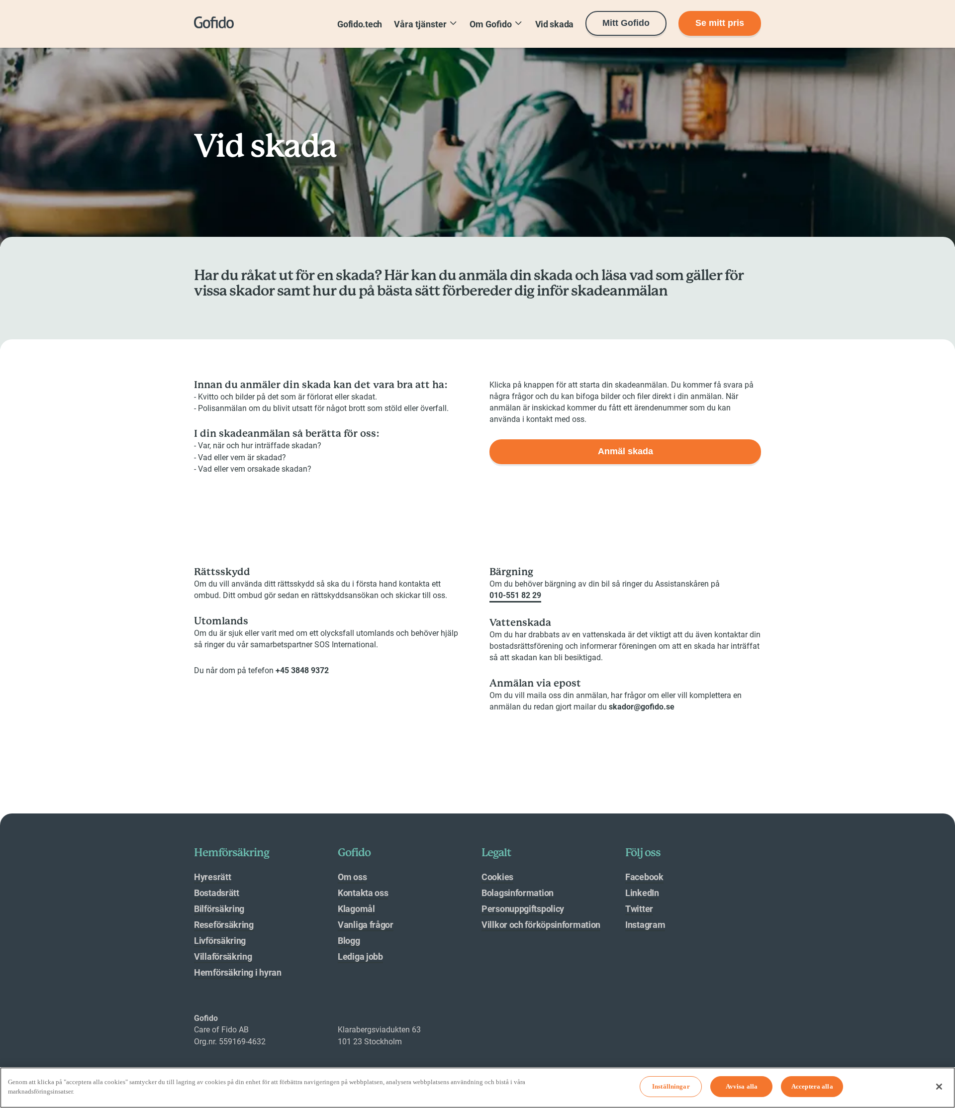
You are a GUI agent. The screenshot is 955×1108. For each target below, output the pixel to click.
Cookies (497, 877)
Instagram (645, 924)
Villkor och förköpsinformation (540, 924)
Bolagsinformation (517, 893)
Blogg (349, 940)
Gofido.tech (359, 24)
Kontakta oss (363, 893)
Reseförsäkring (224, 924)
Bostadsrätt (216, 893)
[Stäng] (939, 1087)
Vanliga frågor (365, 924)
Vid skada (554, 24)
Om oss (352, 877)
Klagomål (356, 909)
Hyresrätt (212, 877)
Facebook (644, 877)
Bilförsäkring (219, 909)
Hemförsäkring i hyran (238, 972)
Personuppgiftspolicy (522, 909)
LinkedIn (642, 893)
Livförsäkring (220, 940)
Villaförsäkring (223, 956)
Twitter (639, 909)
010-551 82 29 (515, 595)
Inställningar (671, 1087)
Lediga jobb (360, 956)
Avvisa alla (742, 1087)
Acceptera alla (812, 1087)
